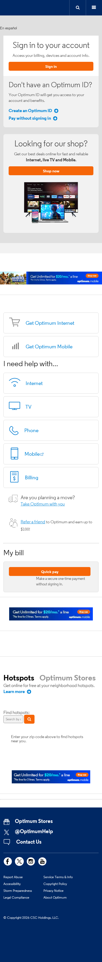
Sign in (51, 66)
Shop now (51, 170)
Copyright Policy (55, 884)
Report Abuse (13, 877)
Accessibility (12, 884)
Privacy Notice (53, 890)
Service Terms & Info (58, 877)
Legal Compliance (16, 897)
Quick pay (50, 571)
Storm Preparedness (17, 890)
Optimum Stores (67, 678)
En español (8, 27)
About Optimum (55, 897)
